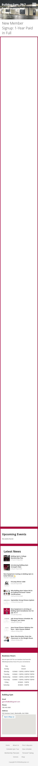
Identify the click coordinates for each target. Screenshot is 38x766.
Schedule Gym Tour (12, 749)
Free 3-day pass (27, 745)
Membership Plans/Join (11, 753)
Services (15, 757)
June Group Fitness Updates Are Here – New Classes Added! (22, 628)
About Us (16, 745)
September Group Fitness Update (22, 600)
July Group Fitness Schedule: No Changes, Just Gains (22, 619)
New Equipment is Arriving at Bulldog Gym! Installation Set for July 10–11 (22, 611)
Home (8, 745)
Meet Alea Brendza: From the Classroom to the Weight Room (22, 637)
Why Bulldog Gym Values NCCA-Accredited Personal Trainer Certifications (22, 592)
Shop (23, 757)
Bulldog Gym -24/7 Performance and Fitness (14, 8)
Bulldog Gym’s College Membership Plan (18, 557)
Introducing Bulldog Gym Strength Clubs (19, 566)
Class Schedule (27, 749)
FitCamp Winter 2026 (18, 582)
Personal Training (28, 753)
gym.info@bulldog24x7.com (11, 702)
